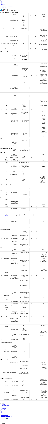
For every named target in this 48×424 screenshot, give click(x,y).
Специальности (2, 411)
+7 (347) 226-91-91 (3, 415)
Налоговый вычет (3, 409)
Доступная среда (2, 412)
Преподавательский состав (3, 7)
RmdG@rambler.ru (6, 215)
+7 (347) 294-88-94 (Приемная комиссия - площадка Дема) (6, 416)
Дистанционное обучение (3, 408)
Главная (2, 1)
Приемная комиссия (3, 2)
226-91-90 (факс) (6, 415)
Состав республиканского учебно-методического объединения (7, 6)
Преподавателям (2, 3)
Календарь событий (3, 404)
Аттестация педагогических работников (5, 405)
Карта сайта (1, 419)
